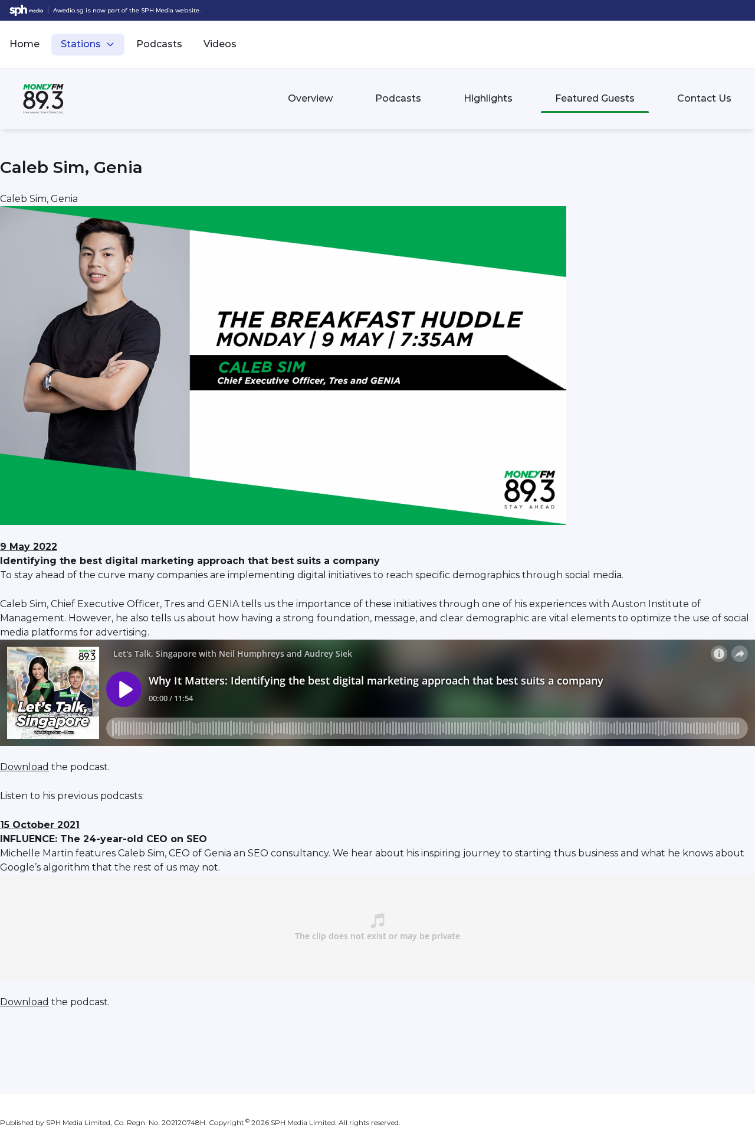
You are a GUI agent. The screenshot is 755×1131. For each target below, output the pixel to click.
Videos (220, 44)
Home (24, 44)
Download (24, 767)
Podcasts (159, 44)
